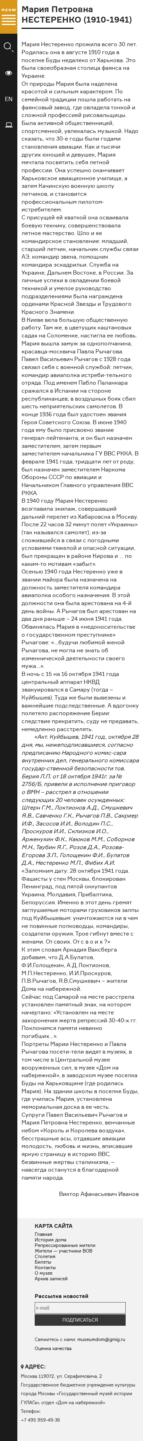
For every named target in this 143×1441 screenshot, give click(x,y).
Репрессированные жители (65, 1245)
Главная (43, 1234)
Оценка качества (53, 1348)
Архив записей (51, 1278)
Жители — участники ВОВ (63, 1251)
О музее (43, 1273)
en (8, 98)
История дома (50, 1239)
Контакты (45, 1267)
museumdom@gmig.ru (101, 1339)
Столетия (45, 1256)
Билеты (43, 1262)
